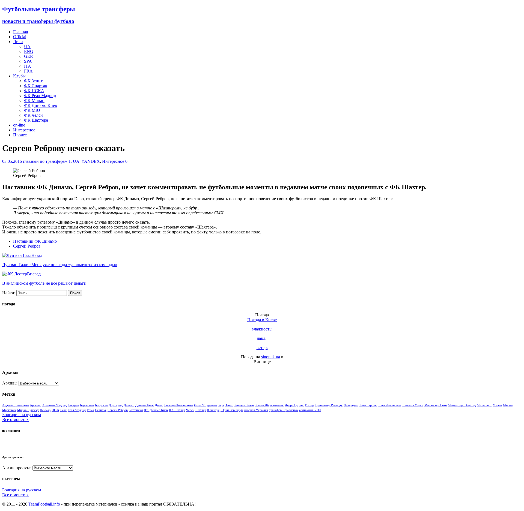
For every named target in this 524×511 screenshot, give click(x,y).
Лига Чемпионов (389, 405)
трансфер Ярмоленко (283, 410)
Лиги (18, 41)
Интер (309, 405)
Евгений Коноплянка (178, 405)
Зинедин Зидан (244, 405)
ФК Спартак (35, 85)
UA (27, 46)
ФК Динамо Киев (40, 105)
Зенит (229, 405)
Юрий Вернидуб (232, 410)
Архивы (9, 383)
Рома (90, 410)
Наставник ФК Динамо (35, 241)
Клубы (19, 76)
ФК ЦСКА (34, 90)
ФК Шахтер (177, 410)
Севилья (100, 410)
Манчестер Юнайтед (462, 405)
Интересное (24, 130)
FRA (28, 71)
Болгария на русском (21, 414)
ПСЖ (55, 410)
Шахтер (200, 410)
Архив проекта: (16, 467)
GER (28, 56)
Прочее (20, 135)
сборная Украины (256, 410)
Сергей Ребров (27, 246)
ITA (27, 66)
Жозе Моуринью (205, 405)
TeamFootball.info (44, 504)
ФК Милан (34, 100)
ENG (28, 51)
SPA (28, 61)
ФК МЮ (32, 110)
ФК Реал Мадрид (40, 95)
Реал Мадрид (77, 410)
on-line (19, 125)
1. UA (74, 161)
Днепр (159, 405)
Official (19, 36)
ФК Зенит (33, 81)
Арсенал (35, 405)
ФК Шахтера (36, 120)
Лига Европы (368, 405)
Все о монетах (15, 419)
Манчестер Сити (435, 405)
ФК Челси (33, 115)
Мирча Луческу (28, 410)
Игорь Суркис (294, 405)
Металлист (484, 405)
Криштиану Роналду (329, 405)
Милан (497, 405)
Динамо (129, 405)
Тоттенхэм (136, 410)
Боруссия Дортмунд (109, 405)
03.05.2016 (12, 161)
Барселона (87, 405)
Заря (221, 405)
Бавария (73, 405)
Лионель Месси (412, 405)
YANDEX (90, 161)
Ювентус (213, 410)
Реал (63, 410)
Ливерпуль (351, 405)
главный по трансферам (45, 161)
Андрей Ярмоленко (15, 405)
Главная (20, 31)
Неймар (45, 410)
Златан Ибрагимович (269, 405)
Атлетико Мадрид (54, 405)
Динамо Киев (144, 405)
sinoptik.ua (270, 356)
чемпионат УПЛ (310, 410)
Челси (190, 410)
